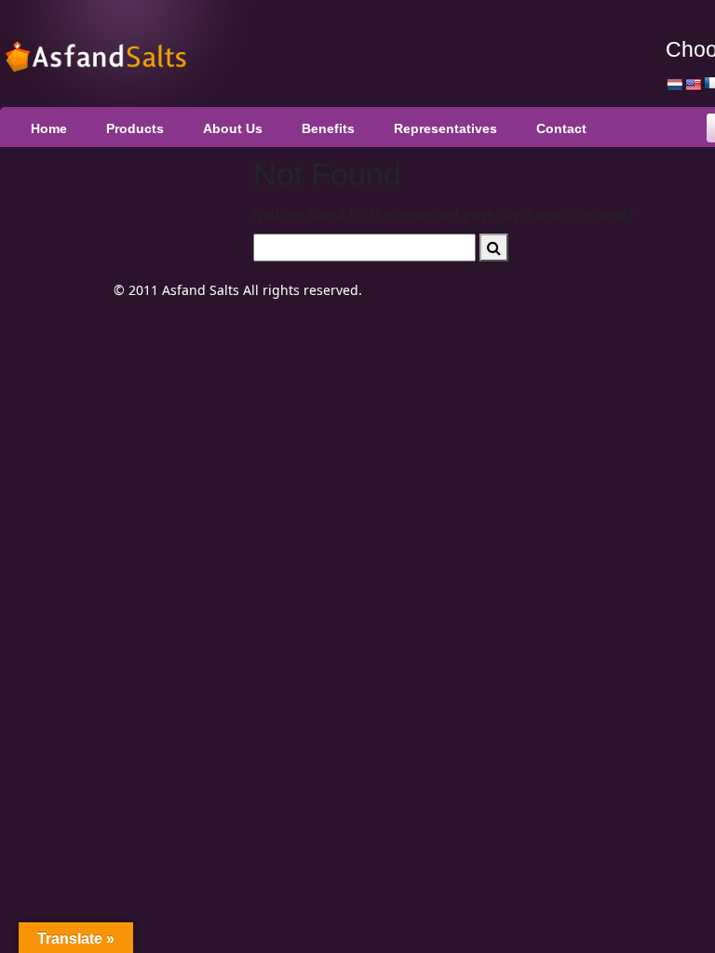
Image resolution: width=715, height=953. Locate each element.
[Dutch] (674, 84)
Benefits (328, 128)
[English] (692, 84)
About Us (233, 128)
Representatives (445, 128)
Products (135, 128)
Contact (561, 128)
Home (49, 128)
